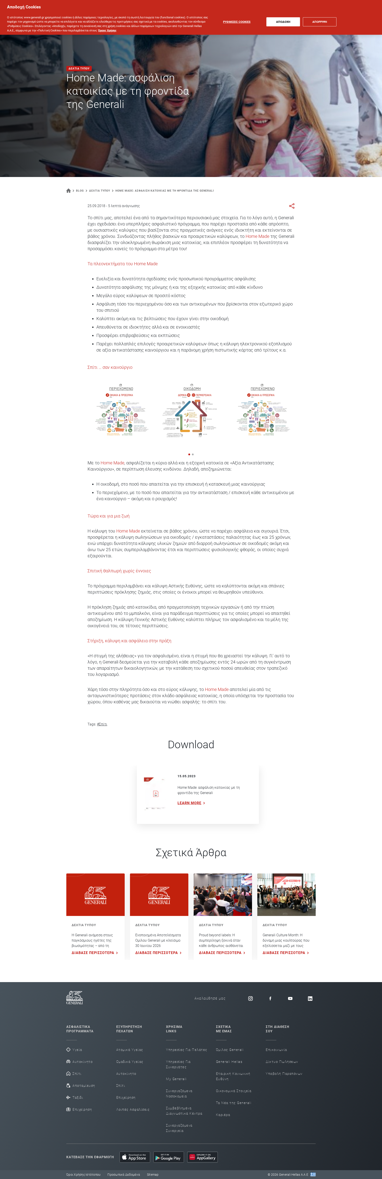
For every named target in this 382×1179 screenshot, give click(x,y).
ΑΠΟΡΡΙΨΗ (319, 21)
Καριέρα (223, 1115)
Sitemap (153, 1174)
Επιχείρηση (82, 1110)
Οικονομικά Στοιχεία (234, 1091)
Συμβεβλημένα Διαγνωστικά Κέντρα (184, 1111)
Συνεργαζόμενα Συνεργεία (179, 1128)
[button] (189, 454)
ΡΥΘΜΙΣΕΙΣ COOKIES (236, 21)
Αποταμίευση (84, 1086)
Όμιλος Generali (230, 1050)
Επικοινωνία (276, 1050)
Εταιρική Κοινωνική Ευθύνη (233, 1076)
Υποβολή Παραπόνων (284, 1074)
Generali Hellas (229, 1062)
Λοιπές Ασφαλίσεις (133, 1110)
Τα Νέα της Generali (234, 1103)
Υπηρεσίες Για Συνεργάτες (178, 1064)
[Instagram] (250, 998)
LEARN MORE (189, 803)
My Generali (176, 1079)
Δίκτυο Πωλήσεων (282, 1062)
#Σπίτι (102, 724)
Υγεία (77, 1050)
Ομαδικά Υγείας (129, 1062)
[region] (191, 17)
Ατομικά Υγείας (129, 1050)
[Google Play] (168, 1157)
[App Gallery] (202, 1157)
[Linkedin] (310, 998)
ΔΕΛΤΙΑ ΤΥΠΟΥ (84, 925)
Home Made (257, 236)
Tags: (92, 724)
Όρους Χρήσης (107, 30)
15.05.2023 (187, 776)
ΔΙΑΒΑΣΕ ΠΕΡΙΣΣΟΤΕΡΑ (93, 953)
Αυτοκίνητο (83, 1062)
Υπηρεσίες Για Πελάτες (186, 1050)
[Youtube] (290, 998)
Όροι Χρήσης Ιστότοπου (83, 1174)
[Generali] (74, 998)
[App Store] (135, 1157)
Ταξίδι (78, 1098)
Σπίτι (77, 1074)
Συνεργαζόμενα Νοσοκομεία (179, 1093)
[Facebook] (270, 998)
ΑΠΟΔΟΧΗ (283, 21)
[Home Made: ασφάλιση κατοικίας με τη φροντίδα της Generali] (155, 794)
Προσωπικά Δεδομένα (123, 1174)
